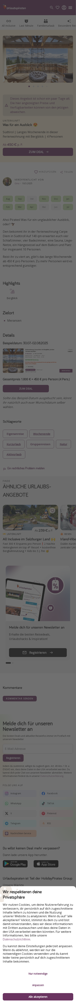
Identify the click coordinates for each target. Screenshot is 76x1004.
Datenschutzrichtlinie (16, 939)
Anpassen (38, 985)
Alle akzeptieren (38, 996)
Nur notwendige (38, 973)
